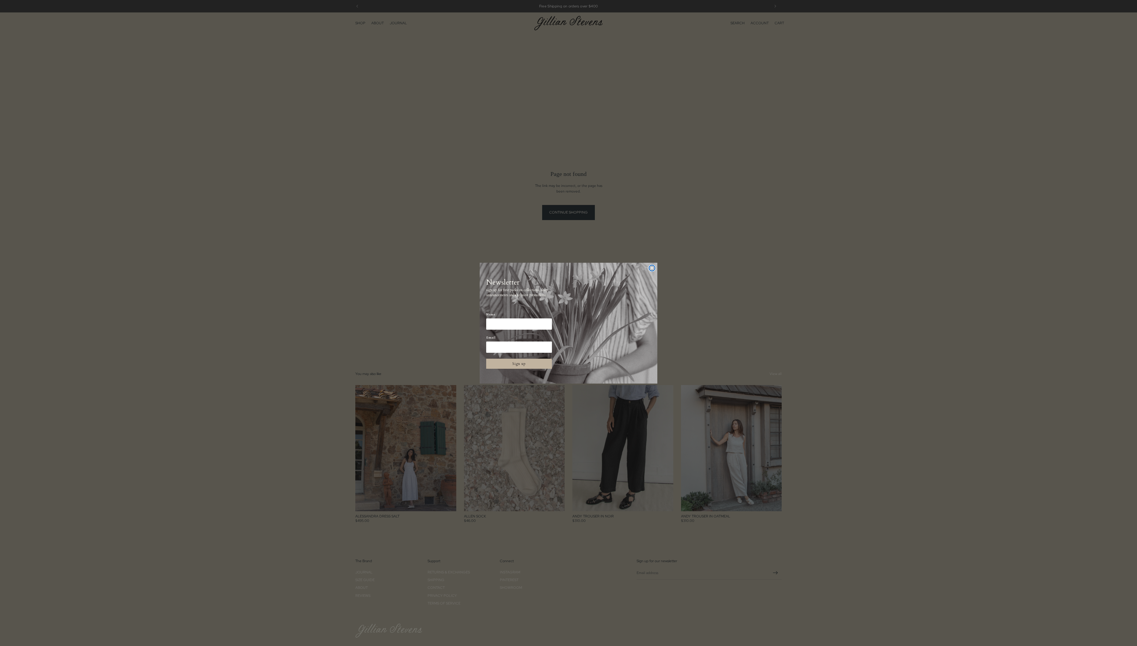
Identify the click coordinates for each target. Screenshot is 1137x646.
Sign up (519, 363)
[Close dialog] (652, 268)
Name (491, 314)
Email (491, 338)
